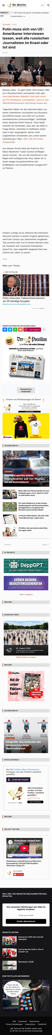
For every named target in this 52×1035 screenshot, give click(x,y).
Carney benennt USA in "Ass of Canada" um (30, 950)
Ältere (44, 545)
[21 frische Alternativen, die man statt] (10, 519)
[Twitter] (10, 330)
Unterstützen (30, 1024)
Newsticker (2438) (26, 962)
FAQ (14, 1021)
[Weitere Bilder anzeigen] (26, 657)
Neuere (8, 545)
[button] (3, 5)
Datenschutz (34, 1021)
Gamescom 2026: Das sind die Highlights (30, 938)
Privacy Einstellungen (14, 1024)
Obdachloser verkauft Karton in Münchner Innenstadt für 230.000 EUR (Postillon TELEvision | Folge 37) (23, 863)
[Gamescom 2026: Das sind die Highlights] (9, 940)
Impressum (22, 1021)
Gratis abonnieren (26, 921)
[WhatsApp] (15, 330)
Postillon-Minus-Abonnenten (26, 769)
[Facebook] (5, 330)
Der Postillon (26, 1028)
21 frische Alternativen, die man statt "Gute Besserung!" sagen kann (34, 517)
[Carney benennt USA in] (9, 953)
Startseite (6, 24)
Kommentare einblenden (26, 390)
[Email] (20, 330)
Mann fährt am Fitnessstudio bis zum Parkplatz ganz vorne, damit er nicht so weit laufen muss (34, 493)
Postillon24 (42, 1024)
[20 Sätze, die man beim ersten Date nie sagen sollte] (10, 531)
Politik (14, 24)
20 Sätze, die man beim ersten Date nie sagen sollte (33, 529)
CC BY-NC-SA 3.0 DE (18, 1031)
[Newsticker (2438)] (9, 965)
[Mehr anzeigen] (44, 330)
